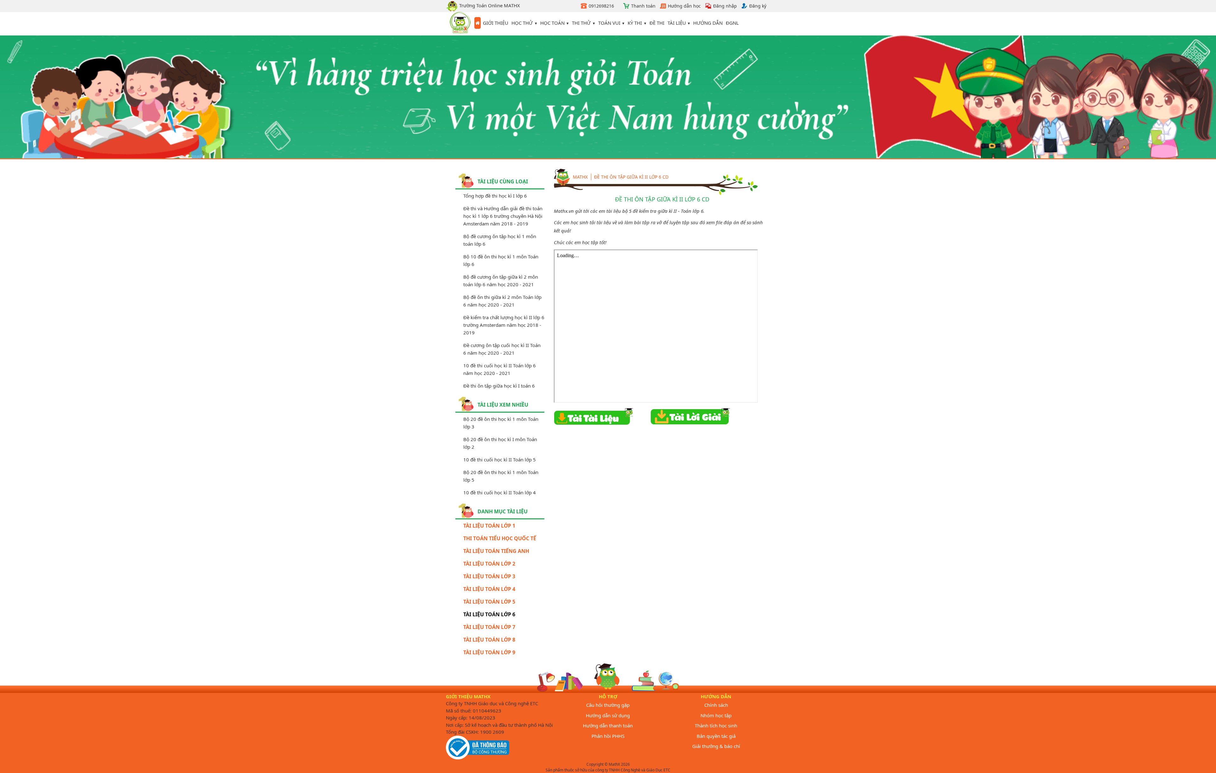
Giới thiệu (495, 23)
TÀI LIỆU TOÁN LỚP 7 (489, 627)
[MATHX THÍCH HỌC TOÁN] (460, 23)
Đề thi (656, 23)
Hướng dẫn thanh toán (608, 725)
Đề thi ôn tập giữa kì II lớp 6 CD (631, 177)
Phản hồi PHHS (608, 736)
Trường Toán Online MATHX (489, 5)
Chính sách (716, 705)
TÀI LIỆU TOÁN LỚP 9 (489, 652)
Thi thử (581, 23)
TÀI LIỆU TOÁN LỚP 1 (489, 525)
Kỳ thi (635, 23)
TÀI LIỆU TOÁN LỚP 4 (489, 589)
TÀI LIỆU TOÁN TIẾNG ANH (496, 551)
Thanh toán (643, 6)
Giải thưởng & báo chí (716, 746)
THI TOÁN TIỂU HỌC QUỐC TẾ (499, 538)
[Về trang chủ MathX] (477, 23)
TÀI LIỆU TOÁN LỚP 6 (489, 614)
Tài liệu (677, 23)
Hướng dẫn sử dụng (608, 715)
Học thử (522, 23)
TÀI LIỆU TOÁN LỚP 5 (489, 601)
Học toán (552, 23)
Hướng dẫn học (684, 6)
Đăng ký (757, 6)
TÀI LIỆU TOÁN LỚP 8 (489, 639)
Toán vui (609, 23)
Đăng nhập (725, 6)
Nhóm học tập (716, 715)
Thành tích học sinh (716, 725)
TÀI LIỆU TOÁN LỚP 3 (489, 576)
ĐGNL (732, 23)
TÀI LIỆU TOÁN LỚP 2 (489, 563)
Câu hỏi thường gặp (608, 705)
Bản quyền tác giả (716, 736)
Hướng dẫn (708, 23)
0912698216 (601, 6)
